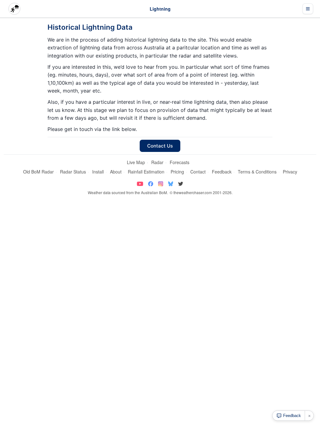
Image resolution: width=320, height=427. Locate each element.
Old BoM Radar (38, 171)
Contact (198, 171)
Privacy (290, 171)
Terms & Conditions (257, 171)
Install (98, 171)
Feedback (222, 171)
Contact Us (160, 146)
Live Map (136, 162)
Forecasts (179, 162)
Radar (157, 162)
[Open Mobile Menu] (307, 8)
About (116, 171)
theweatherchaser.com (192, 192)
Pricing (177, 171)
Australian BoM (154, 192)
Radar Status (73, 171)
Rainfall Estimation (146, 171)
